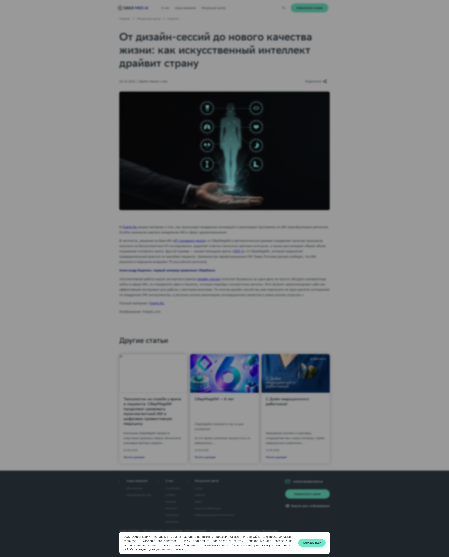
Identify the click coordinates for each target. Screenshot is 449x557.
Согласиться (311, 543)
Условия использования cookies (206, 545)
